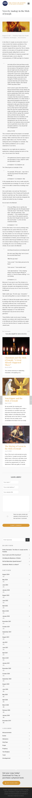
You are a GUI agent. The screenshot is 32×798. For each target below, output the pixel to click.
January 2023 (6, 590)
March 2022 (5, 611)
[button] (27, 539)
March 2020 (5, 705)
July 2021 (5, 642)
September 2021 (6, 632)
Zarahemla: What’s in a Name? (10, 564)
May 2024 (5, 579)
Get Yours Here (12, 783)
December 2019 (6, 720)
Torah (4, 755)
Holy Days (5, 742)
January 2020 (6, 715)
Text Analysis (13, 37)
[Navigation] (29, 3)
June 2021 (5, 647)
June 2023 (5, 585)
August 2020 (5, 684)
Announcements (6, 732)
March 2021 (5, 658)
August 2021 (5, 637)
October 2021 (6, 626)
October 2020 (6, 673)
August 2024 (5, 574)
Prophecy (5, 748)
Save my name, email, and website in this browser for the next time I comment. (20, 516)
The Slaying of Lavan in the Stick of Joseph (15, 447)
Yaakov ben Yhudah (23, 35)
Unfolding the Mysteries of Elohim (11, 558)
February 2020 (6, 710)
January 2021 (6, 663)
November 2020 (6, 668)
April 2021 (5, 652)
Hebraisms (6, 37)
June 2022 (5, 600)
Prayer (4, 745)
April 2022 (5, 605)
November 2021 (6, 621)
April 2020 (5, 699)
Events (4, 735)
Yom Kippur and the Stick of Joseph (13, 399)
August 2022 (5, 595)
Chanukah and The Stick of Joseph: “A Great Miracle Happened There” (15, 361)
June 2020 (5, 689)
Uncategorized (6, 758)
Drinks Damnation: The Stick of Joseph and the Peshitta (15, 550)
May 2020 (5, 694)
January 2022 (6, 616)
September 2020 (6, 679)
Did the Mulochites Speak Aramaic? (11, 561)
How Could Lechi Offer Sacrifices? (11, 555)
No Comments (22, 37)
